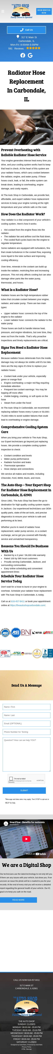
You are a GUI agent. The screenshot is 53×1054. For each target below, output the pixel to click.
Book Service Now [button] (43, 11)
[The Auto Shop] (21, 11)
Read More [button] (18, 900)
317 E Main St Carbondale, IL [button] (27, 39)
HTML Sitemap (27, 1049)
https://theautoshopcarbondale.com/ (27, 605)
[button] (22, 55)
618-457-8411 (18, 601)
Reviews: (16, 48)
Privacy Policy (26, 1047)
